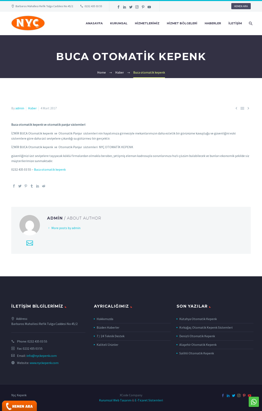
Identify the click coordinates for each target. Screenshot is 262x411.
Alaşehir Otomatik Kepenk (198, 345)
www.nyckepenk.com (44, 363)
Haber (32, 108)
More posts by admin (65, 228)
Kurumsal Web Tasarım (115, 400)
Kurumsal (119, 23)
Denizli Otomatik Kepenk (197, 336)
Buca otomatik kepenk (50, 169)
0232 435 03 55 (93, 6)
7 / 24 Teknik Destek (110, 336)
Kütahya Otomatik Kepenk (198, 319)
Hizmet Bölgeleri (182, 23)
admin (19, 108)
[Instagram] (137, 7)
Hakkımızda (105, 319)
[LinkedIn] (125, 7)
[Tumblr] (31, 186)
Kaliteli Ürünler (107, 345)
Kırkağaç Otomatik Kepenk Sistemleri (206, 327)
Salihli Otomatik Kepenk (196, 353)
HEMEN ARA (241, 6)
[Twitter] (131, 7)
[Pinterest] (143, 7)
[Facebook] (118, 7)
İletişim (235, 23)
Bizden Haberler (108, 327)
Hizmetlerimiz (147, 23)
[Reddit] (43, 186)
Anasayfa (94, 23)
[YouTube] (149, 7)
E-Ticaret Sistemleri (149, 400)
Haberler (213, 23)
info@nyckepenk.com (41, 356)
